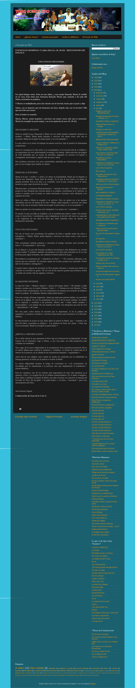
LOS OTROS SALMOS (104, 168)
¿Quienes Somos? (31, 37)
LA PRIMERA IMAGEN (104, 196)
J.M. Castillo (89, 673)
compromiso (96, 668)
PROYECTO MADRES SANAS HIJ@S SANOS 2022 (107, 149)
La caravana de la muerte (100, 601)
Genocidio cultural (98, 464)
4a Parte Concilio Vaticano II (101, 422)
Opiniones (63, 670)
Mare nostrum (100, 171)
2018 (96, 312)
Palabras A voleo (113, 673)
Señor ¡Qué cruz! (98, 581)
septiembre (100, 102)
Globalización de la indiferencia (102, 373)
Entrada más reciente (26, 416)
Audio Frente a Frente (61, 673)
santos (37, 673)
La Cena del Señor (98, 366)
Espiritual (18, 670)
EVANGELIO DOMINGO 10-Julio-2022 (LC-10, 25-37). (107, 246)
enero (98, 299)
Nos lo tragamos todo (99, 654)
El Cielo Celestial (97, 576)
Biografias (52, 668)
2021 (96, 303)
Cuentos (114, 668)
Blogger (93, 684)
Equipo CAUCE (97, 68)
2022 (96, 90)
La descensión (97, 590)
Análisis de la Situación (100, 515)
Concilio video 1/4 (98, 419)
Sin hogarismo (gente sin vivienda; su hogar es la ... (107, 259)
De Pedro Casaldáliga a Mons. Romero (105, 394)
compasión (44, 675)
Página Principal (54, 416)
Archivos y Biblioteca (70, 37)
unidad (94, 675)
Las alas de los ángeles (100, 584)
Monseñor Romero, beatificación (103, 405)
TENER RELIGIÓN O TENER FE (103, 340)
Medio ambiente (51, 670)
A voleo (19, 668)
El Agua (94, 610)
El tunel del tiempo (98, 593)
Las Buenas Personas (99, 360)
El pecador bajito (97, 587)
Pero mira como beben (99, 467)
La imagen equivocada (99, 381)
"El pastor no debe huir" (104, 129)
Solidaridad (35, 675)
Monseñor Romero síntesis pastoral (104, 397)
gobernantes (75, 675)
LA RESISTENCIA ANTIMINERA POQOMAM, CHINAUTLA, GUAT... (107, 134)
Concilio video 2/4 (98, 416)
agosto (98, 105)
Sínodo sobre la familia (99, 337)
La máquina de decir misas (101, 559)
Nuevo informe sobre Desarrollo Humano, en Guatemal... (107, 154)
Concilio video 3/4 (98, 413)
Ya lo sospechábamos (99, 518)
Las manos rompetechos (100, 615)
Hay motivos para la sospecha (102, 523)
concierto (52, 675)
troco (88, 675)
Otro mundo (37, 668)
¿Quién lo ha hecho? (99, 475)
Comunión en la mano (99, 384)
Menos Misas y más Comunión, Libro (105, 451)
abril (97, 290)
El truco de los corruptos (100, 478)
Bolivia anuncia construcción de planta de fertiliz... (106, 229)
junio (98, 283)
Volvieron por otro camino (100, 618)
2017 (96, 315)
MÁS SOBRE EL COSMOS (105, 192)
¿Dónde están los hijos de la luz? (103, 573)
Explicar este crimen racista (105, 263)
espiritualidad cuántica (63, 675)
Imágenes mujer (103, 670)
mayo (98, 286)
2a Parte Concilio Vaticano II (101, 427)
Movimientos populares (100, 509)
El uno (94, 561)
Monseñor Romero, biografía (101, 408)
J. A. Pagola (79, 673)
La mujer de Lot (97, 621)
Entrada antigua (79, 416)
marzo (98, 293)
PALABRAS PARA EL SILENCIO (107, 121)
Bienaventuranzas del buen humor (103, 357)
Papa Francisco (75, 670)
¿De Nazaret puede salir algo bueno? (104, 567)
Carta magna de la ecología (101, 349)
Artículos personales (50, 37)
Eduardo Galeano (98, 499)
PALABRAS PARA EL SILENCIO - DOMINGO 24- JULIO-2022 (107, 180)
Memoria (114, 670)
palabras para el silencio (23, 673)
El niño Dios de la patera (100, 535)
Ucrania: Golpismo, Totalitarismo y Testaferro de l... (107, 144)
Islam (71, 673)
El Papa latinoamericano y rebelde (103, 352)
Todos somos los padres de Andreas (104, 496)
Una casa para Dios (98, 564)
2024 (96, 84)
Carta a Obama (97, 512)
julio (97, 108)
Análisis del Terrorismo (99, 529)
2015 (96, 322)
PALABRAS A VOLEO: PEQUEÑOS (104, 159)
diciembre (99, 93)
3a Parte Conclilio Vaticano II (101, 425)
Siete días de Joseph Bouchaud (103, 433)
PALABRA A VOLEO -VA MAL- (106, 242)
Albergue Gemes (47, 673)
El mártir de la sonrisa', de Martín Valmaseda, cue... (107, 211)
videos (106, 668)
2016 (96, 319)
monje (83, 675)
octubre (99, 99)
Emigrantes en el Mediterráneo (102, 493)
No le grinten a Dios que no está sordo (105, 613)
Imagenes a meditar (66, 668)
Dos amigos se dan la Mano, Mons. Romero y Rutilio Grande (104, 390)
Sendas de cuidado (98, 521)
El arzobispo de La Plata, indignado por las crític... (105, 254)
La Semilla (95, 550)
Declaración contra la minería (102, 506)
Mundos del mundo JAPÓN (105, 279)
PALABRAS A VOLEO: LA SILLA (107, 199)
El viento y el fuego (98, 570)
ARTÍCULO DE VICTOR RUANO (107, 184)
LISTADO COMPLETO (100, 547)
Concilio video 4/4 (98, 410)
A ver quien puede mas (100, 607)
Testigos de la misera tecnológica (103, 472)
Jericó (94, 598)
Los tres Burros (97, 596)
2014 (96, 325)
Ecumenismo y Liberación (101, 436)
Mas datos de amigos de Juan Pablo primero (106, 175)
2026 (96, 77)
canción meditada (82, 668)
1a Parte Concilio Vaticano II (101, 430)
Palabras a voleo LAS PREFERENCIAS (103, 112)
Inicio (18, 37)
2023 (96, 87)
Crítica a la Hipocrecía (99, 657)
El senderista (100, 238)
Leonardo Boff (38, 670)
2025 (96, 80)
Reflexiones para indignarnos (102, 469)
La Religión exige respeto (100, 532)
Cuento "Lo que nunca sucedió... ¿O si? (105, 526)
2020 (96, 306)
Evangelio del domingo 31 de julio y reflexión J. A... (107, 117)
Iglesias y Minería (98, 354)
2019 (96, 309)
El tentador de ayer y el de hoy (102, 553)
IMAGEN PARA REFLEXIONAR (107, 139)
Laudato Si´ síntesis (98, 346)
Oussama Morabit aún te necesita (107, 271)
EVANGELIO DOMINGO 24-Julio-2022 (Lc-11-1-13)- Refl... (107, 164)
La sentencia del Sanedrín (101, 387)
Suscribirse (96, 58)
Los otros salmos (100, 673)
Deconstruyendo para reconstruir (103, 448)
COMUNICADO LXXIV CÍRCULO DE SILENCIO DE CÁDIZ (107, 216)
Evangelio (27, 670)
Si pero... (95, 604)
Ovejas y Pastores (98, 579)
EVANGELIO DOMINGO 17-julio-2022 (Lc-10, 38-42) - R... (107, 203)
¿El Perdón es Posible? (100, 363)
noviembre (100, 96)
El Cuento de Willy (90, 37)
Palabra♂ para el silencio (22, 675)
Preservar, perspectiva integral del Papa (105, 343)
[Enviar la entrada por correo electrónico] (20, 409)
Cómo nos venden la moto (101, 651)
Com (84, 670)
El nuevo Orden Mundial (100, 490)
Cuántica (92, 670)
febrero (98, 296)
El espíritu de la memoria (100, 461)
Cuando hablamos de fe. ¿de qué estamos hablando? (103, 444)
